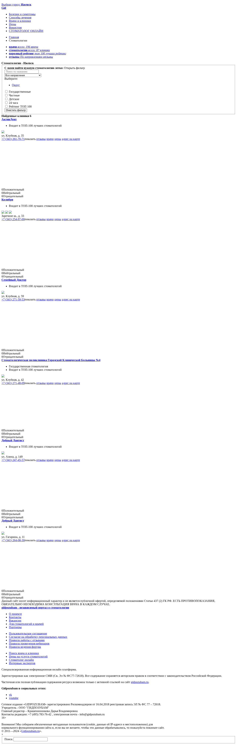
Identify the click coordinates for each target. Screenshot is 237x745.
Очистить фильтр (16, 110)
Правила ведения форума (25, 646)
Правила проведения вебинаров (29, 643)
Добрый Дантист (12, 440)
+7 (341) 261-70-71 (13, 139)
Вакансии (15, 620)
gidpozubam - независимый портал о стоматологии (35, 607)
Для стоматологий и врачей (26, 623)
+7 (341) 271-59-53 (13, 299)
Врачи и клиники (20, 20)
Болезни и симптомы (22, 14)
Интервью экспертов (22, 663)
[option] (22, 75)
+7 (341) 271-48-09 (13, 383)
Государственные (20, 91)
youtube (13, 698)
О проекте (15, 613)
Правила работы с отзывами (27, 640)
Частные (14, 95)
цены (57, 139)
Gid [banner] (3, 7)
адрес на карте (71, 139)
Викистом (15, 27)
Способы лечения (20, 17)
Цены (12, 24)
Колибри (7, 199)
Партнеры (15, 627)
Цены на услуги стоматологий (28, 656)
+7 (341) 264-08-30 (13, 540)
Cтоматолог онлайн (21, 659)
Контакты (15, 617)
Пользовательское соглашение (28, 633)
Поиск (8, 739)
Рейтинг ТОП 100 (20, 106)
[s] (2, 292)
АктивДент (9, 119)
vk (10, 694)
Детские (14, 99)
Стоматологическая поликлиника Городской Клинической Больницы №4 (50, 360)
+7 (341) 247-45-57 (13, 460)
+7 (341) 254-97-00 (13, 219)
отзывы (41, 139)
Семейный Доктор (13, 279)
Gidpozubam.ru (30, 731)
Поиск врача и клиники (24, 653)
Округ (16, 85)
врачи (50, 139)
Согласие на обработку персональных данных (38, 636)
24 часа (13, 102)
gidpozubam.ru (139, 682)
